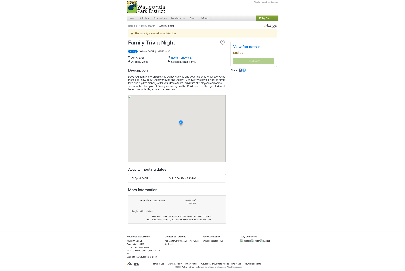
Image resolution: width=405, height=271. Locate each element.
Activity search (147, 25)
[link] (176, 57)
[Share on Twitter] (244, 70)
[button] (222, 42)
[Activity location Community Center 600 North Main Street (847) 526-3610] (181, 121)
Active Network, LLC (190, 267)
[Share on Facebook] (240, 70)
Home (131, 25)
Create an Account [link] (270, 2)
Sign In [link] (257, 2)
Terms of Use (235, 264)
